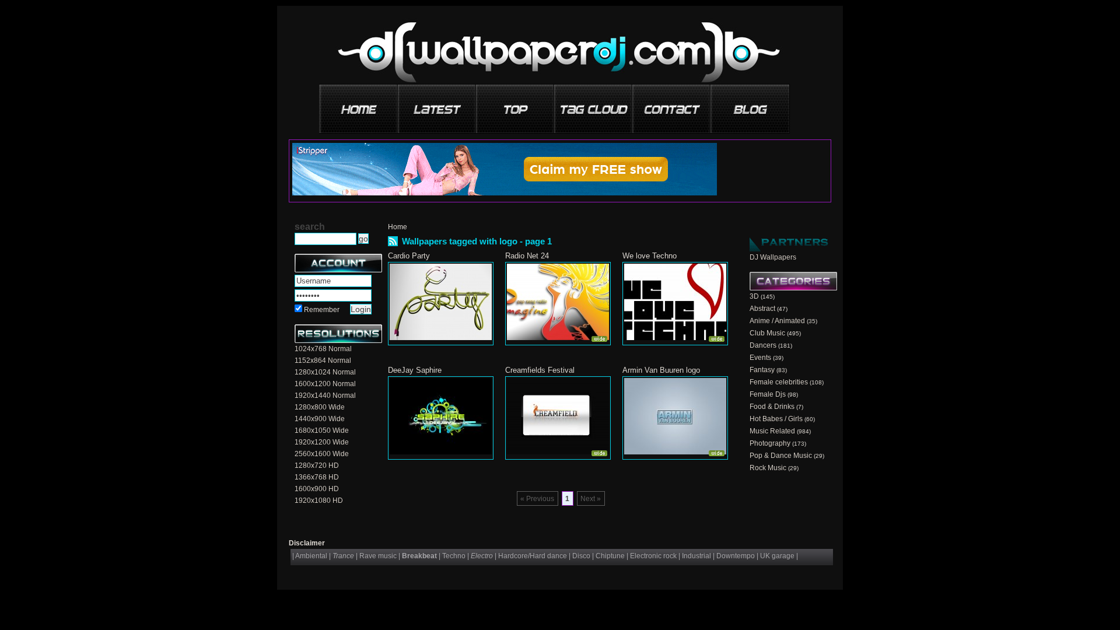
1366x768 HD (317, 477)
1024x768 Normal (323, 349)
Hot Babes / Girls (776, 419)
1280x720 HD (317, 465)
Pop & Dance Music (781, 456)
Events (760, 358)
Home (397, 227)
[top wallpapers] (516, 105)
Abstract (762, 308)
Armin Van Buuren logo (661, 370)
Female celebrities (779, 382)
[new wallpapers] (437, 105)
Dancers (763, 345)
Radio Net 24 (527, 255)
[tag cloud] (594, 105)
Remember (322, 310)
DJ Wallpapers (773, 257)
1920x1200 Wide (322, 442)
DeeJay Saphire (415, 370)
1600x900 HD (317, 489)
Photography (770, 443)
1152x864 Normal (323, 360)
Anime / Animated (777, 321)
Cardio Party (409, 255)
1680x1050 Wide (322, 430)
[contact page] (672, 105)
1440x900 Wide (320, 419)
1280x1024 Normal (325, 372)
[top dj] (750, 105)
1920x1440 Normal (325, 395)
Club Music (767, 333)
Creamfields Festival (540, 370)
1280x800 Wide (320, 407)
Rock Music (768, 468)
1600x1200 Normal (325, 384)
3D (754, 296)
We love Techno (649, 255)
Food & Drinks (772, 406)
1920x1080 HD (319, 500)
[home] (359, 105)
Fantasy (762, 370)
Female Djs (768, 394)
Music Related (772, 431)
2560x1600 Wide (322, 454)
